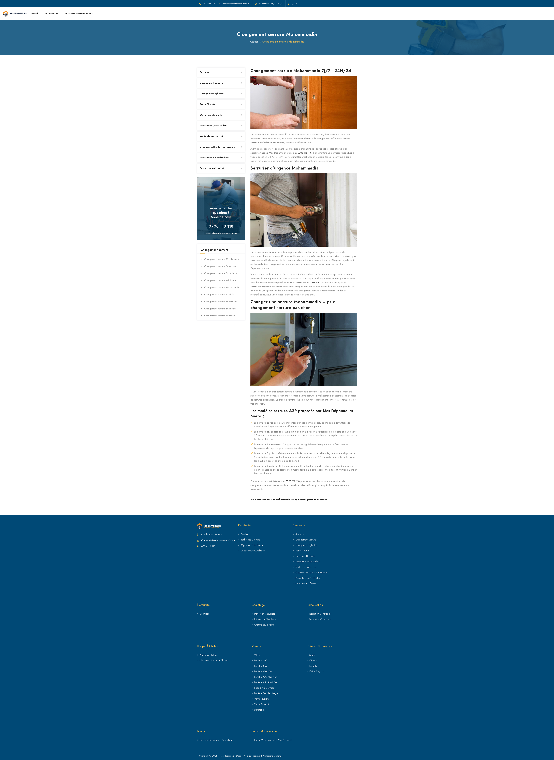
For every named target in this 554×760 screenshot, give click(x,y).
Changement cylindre (212, 93)
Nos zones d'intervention (77, 13)
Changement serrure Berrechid (220, 308)
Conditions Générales (273, 755)
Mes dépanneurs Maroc (231, 755)
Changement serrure (211, 83)
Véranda (313, 660)
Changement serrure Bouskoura (220, 266)
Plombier (245, 534)
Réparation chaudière (265, 619)
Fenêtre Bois (260, 666)
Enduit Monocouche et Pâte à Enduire (273, 740)
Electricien (204, 613)
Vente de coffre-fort (211, 136)
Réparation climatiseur (320, 619)
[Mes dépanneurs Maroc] (14, 14)
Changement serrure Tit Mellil (219, 294)
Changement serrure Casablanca (220, 273)
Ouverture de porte (211, 115)
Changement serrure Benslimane (220, 301)
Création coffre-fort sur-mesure (217, 147)
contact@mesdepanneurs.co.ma (221, 233)
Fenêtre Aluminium (263, 671)
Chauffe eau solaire (264, 624)
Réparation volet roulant (213, 125)
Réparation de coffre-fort (214, 157)
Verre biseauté (261, 704)
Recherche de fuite (250, 539)
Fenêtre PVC (260, 660)
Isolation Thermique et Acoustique (216, 740)
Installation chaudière (264, 613)
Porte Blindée (207, 104)
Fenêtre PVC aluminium (265, 677)
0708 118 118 (305, 153)
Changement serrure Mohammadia (221, 287)
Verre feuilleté (261, 698)
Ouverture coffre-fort (212, 168)
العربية (294, 3)
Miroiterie (259, 709)
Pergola (313, 666)
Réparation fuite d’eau (252, 545)
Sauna (312, 655)
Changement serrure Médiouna (220, 280)
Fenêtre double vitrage (266, 693)
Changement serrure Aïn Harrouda (221, 259)
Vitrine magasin (316, 671)
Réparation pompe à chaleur (214, 660)
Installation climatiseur (319, 613)
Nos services (51, 13)
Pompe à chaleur (208, 655)
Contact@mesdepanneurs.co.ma (218, 540)
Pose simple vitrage (264, 688)
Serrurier (205, 72)
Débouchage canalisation (253, 550)
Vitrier (257, 655)
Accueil (34, 13)
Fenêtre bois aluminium (265, 682)
